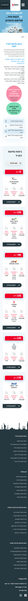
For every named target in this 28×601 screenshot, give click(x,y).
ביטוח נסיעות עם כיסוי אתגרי (18, 543)
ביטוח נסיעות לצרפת (22, 490)
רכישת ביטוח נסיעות (22, 441)
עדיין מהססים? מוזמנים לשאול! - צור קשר (16, 583)
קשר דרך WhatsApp (21, 587)
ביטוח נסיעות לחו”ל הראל (20, 454)
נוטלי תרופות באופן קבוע (21, 519)
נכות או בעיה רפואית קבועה (20, 516)
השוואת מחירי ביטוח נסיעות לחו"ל (18, 444)
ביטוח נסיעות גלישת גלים (20, 568)
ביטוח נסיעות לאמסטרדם (21, 494)
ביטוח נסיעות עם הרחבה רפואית (17, 507)
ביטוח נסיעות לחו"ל (21, 436)
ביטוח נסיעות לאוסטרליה (21, 487)
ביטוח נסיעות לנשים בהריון (20, 512)
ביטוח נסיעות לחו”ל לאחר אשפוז (19, 526)
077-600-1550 (5, 5)
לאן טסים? (24, 472)
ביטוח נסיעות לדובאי (22, 497)
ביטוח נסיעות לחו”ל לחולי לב (20, 529)
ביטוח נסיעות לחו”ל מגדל (20, 461)
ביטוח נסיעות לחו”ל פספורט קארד (18, 458)
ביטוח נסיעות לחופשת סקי (20, 548)
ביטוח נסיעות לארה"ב (21, 480)
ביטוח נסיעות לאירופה (21, 476)
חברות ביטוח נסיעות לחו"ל (20, 448)
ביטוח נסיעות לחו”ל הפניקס (20, 451)
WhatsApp (14, 110)
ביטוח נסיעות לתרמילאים (21, 558)
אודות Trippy (23, 579)
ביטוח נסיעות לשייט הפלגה (20, 565)
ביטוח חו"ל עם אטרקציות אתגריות (18, 551)
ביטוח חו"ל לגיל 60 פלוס (21, 522)
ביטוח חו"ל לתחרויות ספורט (20, 555)
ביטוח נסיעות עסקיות (22, 561)
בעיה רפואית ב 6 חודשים (21, 533)
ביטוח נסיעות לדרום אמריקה (20, 483)
